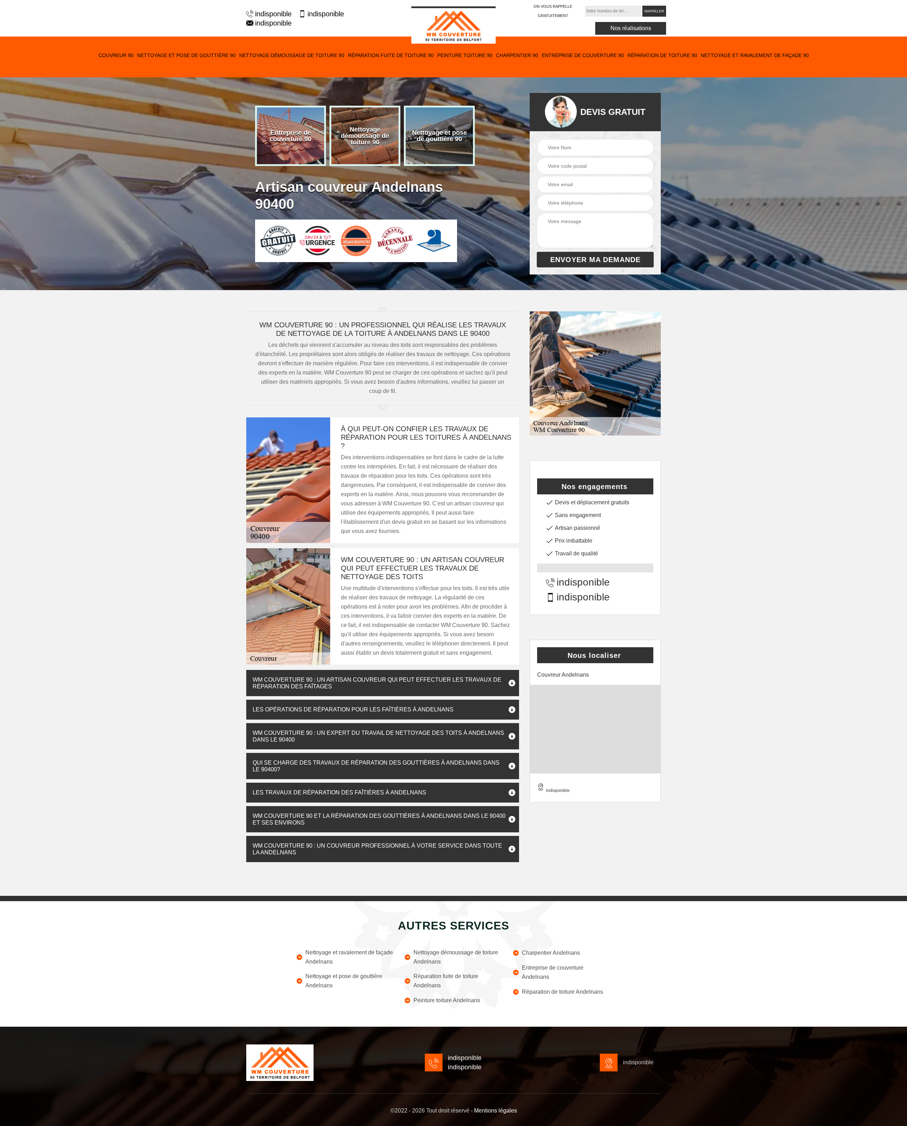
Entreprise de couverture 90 (583, 55)
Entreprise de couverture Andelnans (553, 972)
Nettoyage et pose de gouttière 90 (186, 55)
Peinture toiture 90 (464, 55)
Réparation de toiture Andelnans (562, 992)
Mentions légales (495, 1111)
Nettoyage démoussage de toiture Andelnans (455, 957)
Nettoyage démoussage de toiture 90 (291, 55)
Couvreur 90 (116, 55)
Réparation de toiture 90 (662, 55)
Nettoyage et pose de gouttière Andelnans (343, 980)
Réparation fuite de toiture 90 (391, 55)
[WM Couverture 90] (453, 25)
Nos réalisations (630, 28)
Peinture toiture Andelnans (446, 1000)
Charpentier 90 (517, 55)
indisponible (273, 14)
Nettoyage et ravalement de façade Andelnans (349, 957)
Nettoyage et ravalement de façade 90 (755, 55)
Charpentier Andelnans (551, 953)
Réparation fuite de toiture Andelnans (445, 980)
